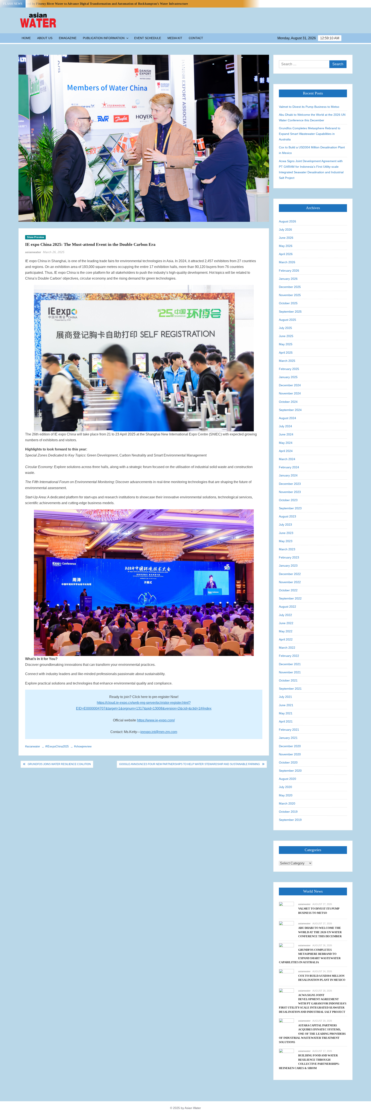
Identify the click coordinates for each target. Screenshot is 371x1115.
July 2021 (285, 696)
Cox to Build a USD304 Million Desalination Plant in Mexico (312, 150)
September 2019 (290, 819)
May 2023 (285, 541)
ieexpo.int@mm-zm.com (158, 732)
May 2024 (285, 442)
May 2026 (285, 246)
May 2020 (285, 795)
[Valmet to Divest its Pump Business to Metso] (286, 909)
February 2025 (289, 369)
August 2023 (287, 516)
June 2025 (286, 336)
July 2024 (285, 426)
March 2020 (287, 803)
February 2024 (289, 467)
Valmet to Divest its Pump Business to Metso (309, 106)
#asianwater (32, 746)
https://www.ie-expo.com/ (156, 720)
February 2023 (289, 557)
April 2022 (286, 639)
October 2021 (288, 680)
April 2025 (286, 352)
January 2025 (288, 377)
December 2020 (290, 746)
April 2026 (286, 254)
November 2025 (290, 295)
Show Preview (35, 237)
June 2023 (286, 533)
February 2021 (289, 729)
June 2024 (286, 434)
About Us (44, 38)
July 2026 (285, 229)
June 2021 (286, 705)
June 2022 (286, 623)
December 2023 (290, 483)
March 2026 (287, 262)
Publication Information (104, 38)
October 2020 (288, 762)
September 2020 (290, 770)
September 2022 (290, 598)
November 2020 (290, 754)
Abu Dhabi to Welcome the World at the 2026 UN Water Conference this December (312, 117)
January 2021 (288, 737)
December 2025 (290, 287)
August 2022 (287, 606)
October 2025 (288, 303)
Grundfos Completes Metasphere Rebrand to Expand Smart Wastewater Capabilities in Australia (309, 133)
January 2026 (288, 278)
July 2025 (285, 328)
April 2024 (286, 451)
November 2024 (290, 393)
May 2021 (285, 713)
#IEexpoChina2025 (57, 746)
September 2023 (290, 508)
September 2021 (290, 688)
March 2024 (287, 459)
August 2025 (287, 319)
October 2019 (288, 811)
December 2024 (290, 385)
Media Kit (174, 38)
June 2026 (286, 237)
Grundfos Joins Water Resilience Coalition (59, 764)
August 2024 (287, 418)
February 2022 (289, 655)
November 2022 (290, 582)
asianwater (33, 252)
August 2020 (287, 778)
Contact (196, 38)
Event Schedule (147, 38)
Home (26, 38)
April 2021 (286, 721)
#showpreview (82, 746)
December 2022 (290, 574)
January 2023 (288, 565)
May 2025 (285, 344)
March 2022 (287, 647)
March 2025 (287, 360)
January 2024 (288, 475)
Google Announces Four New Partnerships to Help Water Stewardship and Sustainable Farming (189, 764)
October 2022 (288, 590)
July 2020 (285, 787)
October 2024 (288, 401)
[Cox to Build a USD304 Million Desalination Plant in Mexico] (286, 976)
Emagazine (67, 38)
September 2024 (290, 410)
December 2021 (290, 664)
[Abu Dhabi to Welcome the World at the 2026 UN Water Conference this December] (286, 928)
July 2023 (285, 524)
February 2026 (289, 270)
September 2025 (290, 311)
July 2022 (285, 615)
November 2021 (290, 672)
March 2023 (287, 549)
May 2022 (285, 631)
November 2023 (290, 492)
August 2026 (287, 221)
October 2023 (288, 500)
